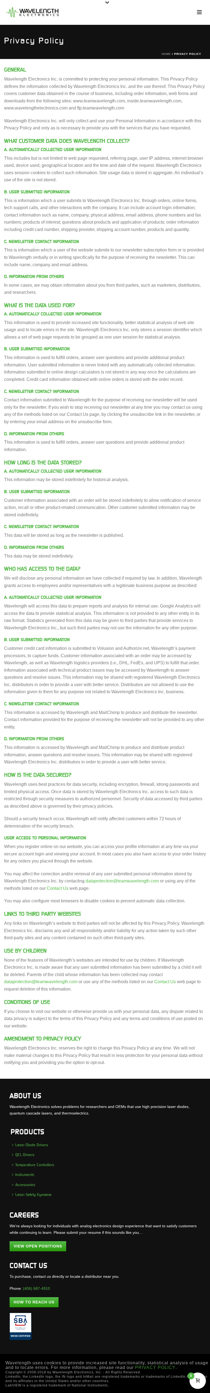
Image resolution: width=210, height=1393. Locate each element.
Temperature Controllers (34, 1165)
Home (166, 53)
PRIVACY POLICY (155, 1367)
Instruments (24, 1174)
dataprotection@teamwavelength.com (122, 881)
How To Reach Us (34, 1302)
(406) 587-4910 (36, 1288)
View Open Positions (38, 1246)
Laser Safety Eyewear (33, 1194)
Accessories (25, 1184)
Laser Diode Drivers (31, 1145)
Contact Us (57, 888)
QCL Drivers (24, 1154)
